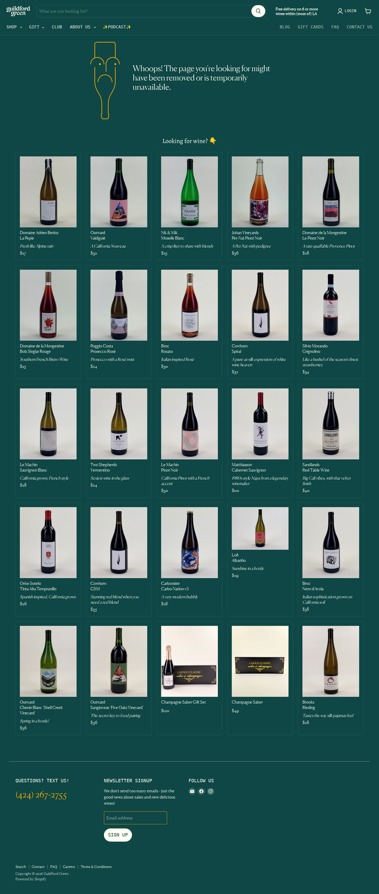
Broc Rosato (167, 348)
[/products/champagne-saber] (260, 661)
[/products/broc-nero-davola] (330, 542)
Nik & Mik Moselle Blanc (172, 235)
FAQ (335, 27)
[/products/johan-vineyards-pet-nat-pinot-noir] (260, 191)
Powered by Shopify (30, 879)
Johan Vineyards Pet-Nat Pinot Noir (247, 235)
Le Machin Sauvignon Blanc (33, 467)
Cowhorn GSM (98, 586)
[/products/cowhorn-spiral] (260, 305)
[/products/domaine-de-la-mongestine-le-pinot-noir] (330, 191)
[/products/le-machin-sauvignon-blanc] (48, 423)
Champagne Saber (247, 702)
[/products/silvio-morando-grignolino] (330, 305)
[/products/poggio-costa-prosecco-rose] (118, 305)
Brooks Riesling (308, 704)
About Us (81, 27)
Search (20, 866)
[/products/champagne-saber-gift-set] (189, 661)
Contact (38, 866)
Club (57, 27)
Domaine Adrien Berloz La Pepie (39, 235)
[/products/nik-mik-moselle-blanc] (189, 191)
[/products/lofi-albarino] (260, 528)
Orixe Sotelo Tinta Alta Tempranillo (38, 586)
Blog (285, 27)
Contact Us (360, 27)
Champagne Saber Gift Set (183, 702)
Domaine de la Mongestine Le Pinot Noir (324, 235)
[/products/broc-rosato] (189, 305)
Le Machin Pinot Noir (170, 467)
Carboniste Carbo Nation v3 (175, 586)
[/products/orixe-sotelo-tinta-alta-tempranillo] (48, 542)
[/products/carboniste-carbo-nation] (189, 542)
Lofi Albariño (239, 557)
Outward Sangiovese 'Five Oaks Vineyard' (116, 704)
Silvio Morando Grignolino (315, 348)
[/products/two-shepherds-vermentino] (118, 423)
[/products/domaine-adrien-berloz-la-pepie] (48, 191)
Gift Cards (311, 27)
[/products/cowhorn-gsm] (118, 542)
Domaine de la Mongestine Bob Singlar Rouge (42, 348)
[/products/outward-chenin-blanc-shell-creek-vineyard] (48, 661)
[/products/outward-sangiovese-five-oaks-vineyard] (118, 661)
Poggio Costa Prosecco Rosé (103, 348)
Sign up (118, 834)
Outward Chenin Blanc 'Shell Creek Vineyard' (41, 707)
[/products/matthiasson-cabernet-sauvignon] (260, 423)
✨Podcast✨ (117, 27)
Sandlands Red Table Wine (315, 467)
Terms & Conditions (96, 866)
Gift (35, 27)
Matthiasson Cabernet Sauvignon (249, 467)
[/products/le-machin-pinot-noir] (189, 423)
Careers (69, 866)
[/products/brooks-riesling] (330, 661)
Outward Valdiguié (97, 235)
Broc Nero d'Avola (313, 586)
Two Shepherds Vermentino (103, 467)
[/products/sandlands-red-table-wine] (330, 423)
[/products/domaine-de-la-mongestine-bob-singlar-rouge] (48, 305)
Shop (12, 27)
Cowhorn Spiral (240, 348)
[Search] (258, 11)
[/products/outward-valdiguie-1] (118, 191)
